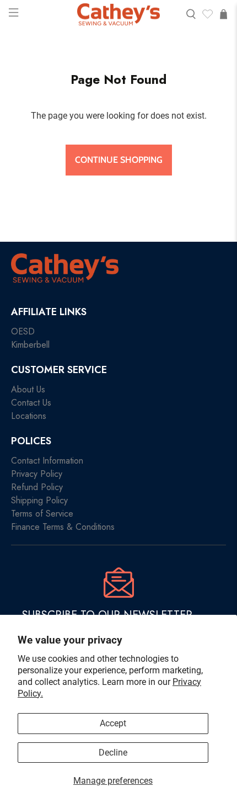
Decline (113, 752)
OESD (23, 331)
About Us (28, 389)
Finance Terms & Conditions (63, 526)
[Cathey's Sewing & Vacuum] (118, 14)
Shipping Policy (39, 500)
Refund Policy (37, 487)
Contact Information (47, 460)
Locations (28, 416)
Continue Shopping (119, 160)
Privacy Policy (36, 473)
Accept (113, 723)
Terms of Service (42, 513)
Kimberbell (30, 344)
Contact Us (31, 402)
